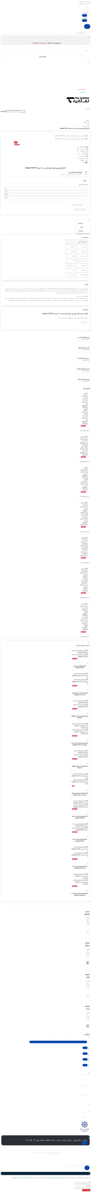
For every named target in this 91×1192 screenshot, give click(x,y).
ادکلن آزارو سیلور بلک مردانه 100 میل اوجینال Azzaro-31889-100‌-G (84, 532)
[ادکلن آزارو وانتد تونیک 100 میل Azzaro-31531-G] (79, 827)
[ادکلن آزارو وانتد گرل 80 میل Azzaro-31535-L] (79, 654)
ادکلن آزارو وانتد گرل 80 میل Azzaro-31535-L (79, 667)
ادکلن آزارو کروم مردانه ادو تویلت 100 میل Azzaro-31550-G (84, 462)
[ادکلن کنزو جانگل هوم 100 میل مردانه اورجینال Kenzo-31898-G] (84, 580)
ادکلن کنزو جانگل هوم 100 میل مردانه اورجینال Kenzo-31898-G (84, 598)
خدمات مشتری (85, 1085)
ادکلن (88, 124)
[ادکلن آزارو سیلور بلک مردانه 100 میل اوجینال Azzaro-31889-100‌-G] (84, 514)
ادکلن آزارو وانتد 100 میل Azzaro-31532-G (80, 767)
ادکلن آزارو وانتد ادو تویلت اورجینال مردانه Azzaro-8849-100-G (80, 794)
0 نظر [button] (86, 185)
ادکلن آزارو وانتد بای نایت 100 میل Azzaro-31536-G (79, 817)
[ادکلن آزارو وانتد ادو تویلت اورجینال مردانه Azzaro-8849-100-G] (79, 779)
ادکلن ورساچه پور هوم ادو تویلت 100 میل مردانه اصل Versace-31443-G (84, 431)
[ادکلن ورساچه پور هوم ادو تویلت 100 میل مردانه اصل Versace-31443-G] (84, 409)
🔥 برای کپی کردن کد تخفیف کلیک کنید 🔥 (46, 43)
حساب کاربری (85, 1074)
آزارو (87, 663)
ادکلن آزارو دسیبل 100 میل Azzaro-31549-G (80, 717)
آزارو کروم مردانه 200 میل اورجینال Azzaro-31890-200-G (84, 563)
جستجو (2, 111)
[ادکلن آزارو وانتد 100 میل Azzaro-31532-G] (79, 754)
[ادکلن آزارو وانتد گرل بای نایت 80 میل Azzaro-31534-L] (79, 852)
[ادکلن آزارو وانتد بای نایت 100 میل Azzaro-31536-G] (79, 804)
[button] (78, 205)
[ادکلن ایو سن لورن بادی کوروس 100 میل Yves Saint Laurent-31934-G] (84, 617)
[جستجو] (23, 111)
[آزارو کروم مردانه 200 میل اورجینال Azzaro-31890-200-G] (84, 547)
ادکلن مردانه (86, 126)
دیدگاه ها (80, 231)
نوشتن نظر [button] (81, 185)
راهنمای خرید (85, 1095)
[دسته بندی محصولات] (89, 106)
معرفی (81, 227)
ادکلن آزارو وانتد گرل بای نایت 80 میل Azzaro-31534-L (79, 867)
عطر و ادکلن (86, 122)
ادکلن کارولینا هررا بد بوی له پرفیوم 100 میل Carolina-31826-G (84, 497)
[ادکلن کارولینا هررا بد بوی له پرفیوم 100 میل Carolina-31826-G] (84, 479)
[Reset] (87, 26)
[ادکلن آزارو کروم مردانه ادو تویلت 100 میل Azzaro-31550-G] (84, 446)
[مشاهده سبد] (88, 115)
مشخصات (80, 223)
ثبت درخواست (86, 1190)
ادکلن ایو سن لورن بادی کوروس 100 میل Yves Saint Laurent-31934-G (84, 637)
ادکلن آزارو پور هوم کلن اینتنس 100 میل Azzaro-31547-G (74, 128)
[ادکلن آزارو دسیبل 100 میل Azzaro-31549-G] (79, 704)
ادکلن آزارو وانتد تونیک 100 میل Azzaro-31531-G (80, 840)
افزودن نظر (84, 322)
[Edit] (88, 7)
